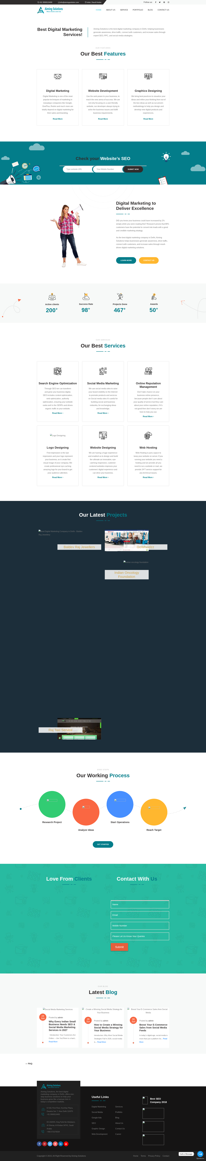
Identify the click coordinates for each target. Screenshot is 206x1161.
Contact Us (163, 10)
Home (98, 10)
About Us (119, 1123)
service (124, 10)
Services (119, 1107)
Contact (166, 1156)
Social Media (97, 1112)
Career (118, 1134)
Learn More (126, 260)
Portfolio (138, 10)
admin (60, 1018)
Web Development (99, 1134)
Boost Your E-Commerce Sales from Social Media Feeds (153, 1027)
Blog (150, 10)
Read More (58, 119)
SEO (94, 1123)
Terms (143, 1156)
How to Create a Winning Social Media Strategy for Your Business (108, 1027)
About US (110, 10)
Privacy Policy (154, 1156)
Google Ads (97, 1118)
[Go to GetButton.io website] (200, 1158)
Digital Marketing (99, 1107)
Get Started (103, 844)
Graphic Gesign (98, 1129)
